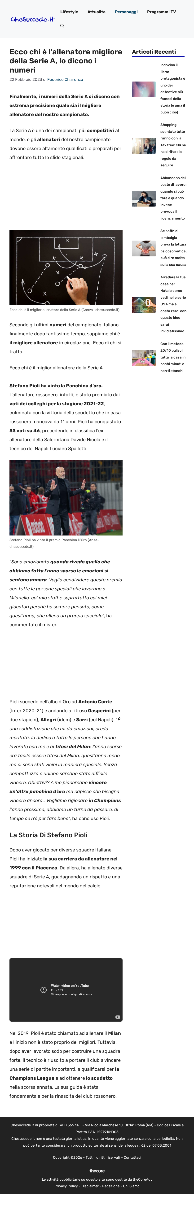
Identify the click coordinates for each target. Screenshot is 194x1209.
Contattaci (132, 1157)
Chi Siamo (131, 1186)
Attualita (97, 11)
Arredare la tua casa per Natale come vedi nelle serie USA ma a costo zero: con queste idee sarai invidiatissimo (173, 304)
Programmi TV (161, 11)
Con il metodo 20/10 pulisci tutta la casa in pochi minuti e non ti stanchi (172, 357)
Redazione (110, 1186)
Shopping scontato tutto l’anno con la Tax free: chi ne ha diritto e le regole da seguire (173, 145)
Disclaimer (90, 1186)
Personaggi (126, 11)
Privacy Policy (66, 1186)
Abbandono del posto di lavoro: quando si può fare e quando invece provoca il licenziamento (173, 198)
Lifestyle (69, 11)
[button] (62, 26)
